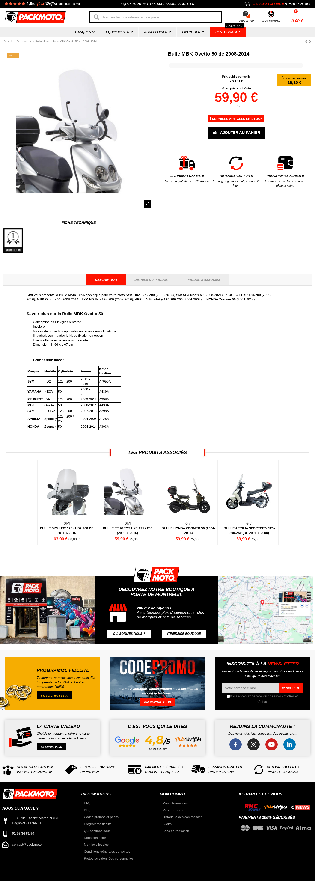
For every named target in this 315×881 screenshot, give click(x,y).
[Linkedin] (289, 744)
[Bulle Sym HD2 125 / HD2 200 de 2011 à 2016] (66, 502)
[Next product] (310, 41)
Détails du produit (151, 280)
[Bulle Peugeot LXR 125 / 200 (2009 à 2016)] (127, 502)
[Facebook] (235, 744)
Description (106, 280)
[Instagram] (253, 744)
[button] (129, 634)
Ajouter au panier (240, 133)
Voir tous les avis (69, 4)
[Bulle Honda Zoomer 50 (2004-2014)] (188, 502)
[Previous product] (307, 41)
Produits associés (203, 280)
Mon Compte (271, 20)
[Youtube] (271, 744)
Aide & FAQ (246, 20)
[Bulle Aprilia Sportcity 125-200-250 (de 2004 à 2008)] (249, 502)
